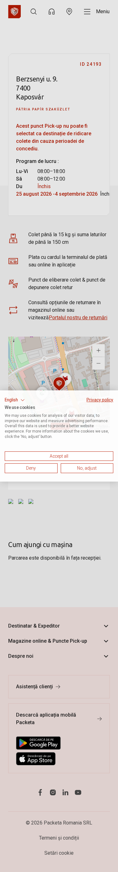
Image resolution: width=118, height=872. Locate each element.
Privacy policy (100, 399)
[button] (15, 400)
